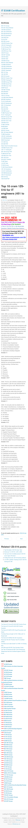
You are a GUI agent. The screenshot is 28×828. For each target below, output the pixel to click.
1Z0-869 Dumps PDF (6, 82)
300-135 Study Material (7, 132)
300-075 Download (6, 35)
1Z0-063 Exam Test (6, 155)
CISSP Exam (4, 87)
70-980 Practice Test (6, 113)
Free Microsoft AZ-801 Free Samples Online (12, 647)
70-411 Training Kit (6, 115)
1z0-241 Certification (6, 171)
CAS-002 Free (4, 37)
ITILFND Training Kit (6, 80)
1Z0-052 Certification (6, 66)
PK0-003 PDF (4, 109)
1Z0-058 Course (5, 111)
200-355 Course (5, 41)
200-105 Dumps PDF (6, 151)
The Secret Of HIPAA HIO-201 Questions (11, 638)
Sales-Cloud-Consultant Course (9, 146)
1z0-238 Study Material (7, 97)
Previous (6, 538)
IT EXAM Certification (13, 10)
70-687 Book (4, 161)
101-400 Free (4, 142)
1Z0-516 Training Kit (6, 45)
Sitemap (18, 820)
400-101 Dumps (5, 26)
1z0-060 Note (4, 128)
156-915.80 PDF (5, 178)
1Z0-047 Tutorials (5, 55)
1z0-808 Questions (6, 64)
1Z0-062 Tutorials (5, 89)
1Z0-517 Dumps (5, 95)
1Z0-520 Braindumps (6, 68)
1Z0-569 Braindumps (6, 173)
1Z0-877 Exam (5, 53)
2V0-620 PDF (4, 144)
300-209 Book (4, 91)
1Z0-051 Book (4, 57)
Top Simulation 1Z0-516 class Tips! (13, 550)
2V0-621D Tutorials (6, 159)
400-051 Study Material (7, 62)
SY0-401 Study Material (7, 27)
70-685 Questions (5, 134)
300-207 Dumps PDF (6, 117)
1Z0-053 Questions (6, 29)
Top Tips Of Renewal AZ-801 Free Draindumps (13, 649)
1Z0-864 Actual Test (6, 118)
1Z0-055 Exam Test (6, 86)
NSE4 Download (5, 140)
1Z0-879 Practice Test (6, 43)
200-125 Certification (6, 31)
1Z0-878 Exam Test (6, 51)
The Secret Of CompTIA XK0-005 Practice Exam (13, 624)
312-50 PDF (4, 39)
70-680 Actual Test (6, 49)
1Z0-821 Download (6, 70)
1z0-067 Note (4, 163)
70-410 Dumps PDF (6, 47)
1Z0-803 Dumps (5, 60)
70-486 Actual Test (6, 153)
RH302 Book (4, 126)
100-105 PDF (4, 74)
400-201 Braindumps (6, 103)
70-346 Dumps (5, 165)
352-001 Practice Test (6, 78)
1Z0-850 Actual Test (6, 84)
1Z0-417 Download (6, 175)
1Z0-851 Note (4, 58)
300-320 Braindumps (6, 33)
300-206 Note (4, 93)
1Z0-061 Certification (6, 136)
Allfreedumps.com (16, 824)
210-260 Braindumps (6, 138)
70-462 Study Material (6, 167)
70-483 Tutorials (5, 124)
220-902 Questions (6, 99)
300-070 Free (4, 107)
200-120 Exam (5, 157)
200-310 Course (5, 76)
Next (21, 538)
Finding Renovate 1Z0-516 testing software (15, 557)
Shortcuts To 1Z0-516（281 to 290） (13, 552)
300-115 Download (6, 105)
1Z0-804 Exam (5, 122)
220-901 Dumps (5, 130)
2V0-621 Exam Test (6, 120)
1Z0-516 (4, 200)
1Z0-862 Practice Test (6, 147)
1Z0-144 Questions (6, 169)
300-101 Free (4, 72)
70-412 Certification (6, 101)
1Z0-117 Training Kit (6, 149)
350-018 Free (4, 177)
